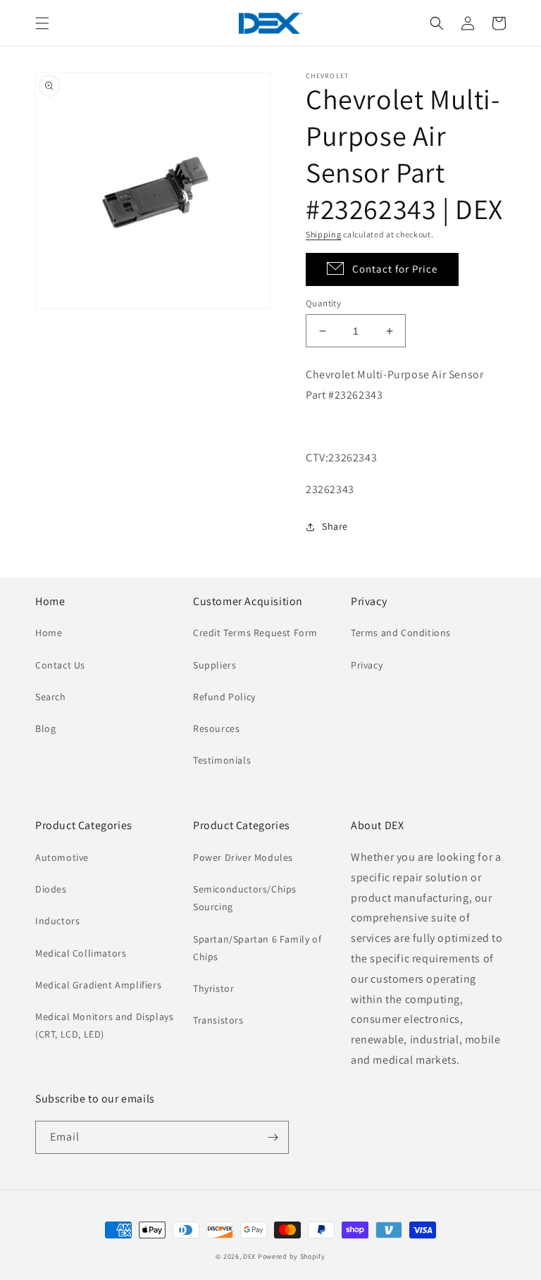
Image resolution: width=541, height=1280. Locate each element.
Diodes (51, 889)
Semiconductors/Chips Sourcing (245, 898)
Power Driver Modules (243, 857)
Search (50, 696)
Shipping (324, 234)
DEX (249, 1256)
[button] (42, 23)
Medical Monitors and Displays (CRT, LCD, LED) (104, 1025)
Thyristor (213, 988)
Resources (216, 728)
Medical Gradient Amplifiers (98, 984)
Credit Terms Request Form (255, 632)
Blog (45, 728)
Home (48, 632)
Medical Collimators (80, 953)
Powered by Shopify (291, 1256)
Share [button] (335, 526)
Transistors (218, 1020)
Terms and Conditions (401, 632)
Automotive (62, 857)
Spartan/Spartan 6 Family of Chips (257, 948)
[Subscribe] (272, 1137)
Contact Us (60, 665)
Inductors (57, 920)
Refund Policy (224, 696)
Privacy (367, 665)
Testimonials (222, 760)
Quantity (323, 303)
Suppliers (214, 665)
